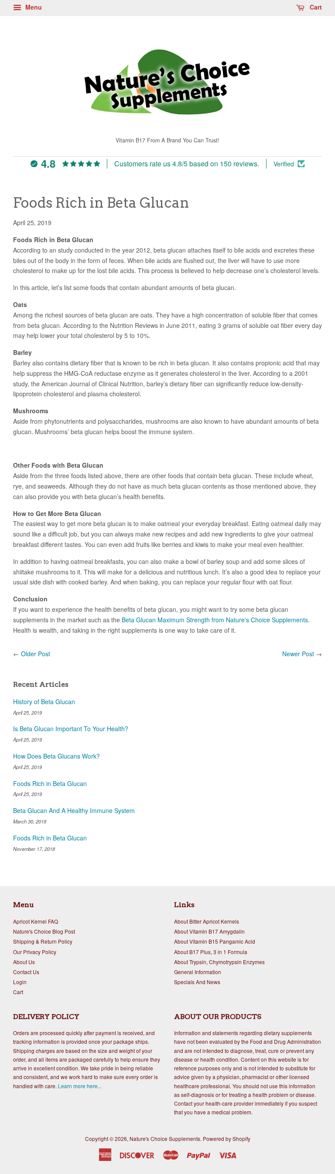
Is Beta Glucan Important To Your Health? (70, 728)
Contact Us (26, 971)
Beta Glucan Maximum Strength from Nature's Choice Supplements (215, 619)
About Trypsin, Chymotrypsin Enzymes (219, 961)
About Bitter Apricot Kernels (206, 921)
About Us (24, 961)
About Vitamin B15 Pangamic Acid (214, 941)
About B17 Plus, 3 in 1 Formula (210, 951)
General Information (197, 971)
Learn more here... (80, 1086)
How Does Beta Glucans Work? (56, 756)
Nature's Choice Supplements (165, 1138)
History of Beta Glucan (44, 701)
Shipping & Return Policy (42, 941)
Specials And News (197, 981)
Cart (315, 7)
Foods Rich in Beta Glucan (50, 783)
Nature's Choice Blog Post (44, 931)
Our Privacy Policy (34, 951)
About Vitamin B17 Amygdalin (209, 931)
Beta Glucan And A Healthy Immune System (74, 810)
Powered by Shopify (226, 1138)
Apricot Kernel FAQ (35, 921)
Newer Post (298, 653)
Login (20, 981)
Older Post (35, 653)
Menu (33, 7)
